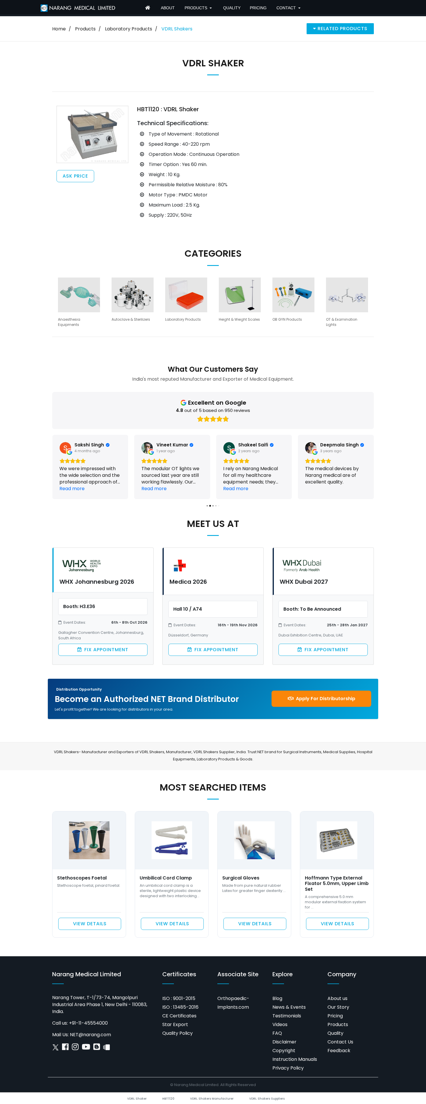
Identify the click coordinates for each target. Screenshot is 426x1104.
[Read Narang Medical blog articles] (96, 1048)
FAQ (277, 1033)
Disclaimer (284, 1042)
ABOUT (168, 8)
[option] (79, 302)
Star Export (175, 1024)
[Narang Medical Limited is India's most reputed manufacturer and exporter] (78, 7)
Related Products (341, 28)
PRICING (258, 8)
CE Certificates (179, 1015)
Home (59, 28)
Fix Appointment (105, 649)
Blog (277, 998)
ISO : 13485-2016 (180, 1007)
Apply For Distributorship (325, 698)
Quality (335, 1033)
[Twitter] (55, 1048)
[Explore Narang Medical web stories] (106, 1048)
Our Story (338, 1007)
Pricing (335, 1015)
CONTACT (286, 8)
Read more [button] (72, 488)
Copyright (283, 1050)
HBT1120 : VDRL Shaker (168, 109)
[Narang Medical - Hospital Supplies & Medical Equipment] (148, 8)
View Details (90, 923)
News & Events (289, 1007)
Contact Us (340, 1042)
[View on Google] (65, 448)
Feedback (338, 1050)
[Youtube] (86, 1048)
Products (85, 28)
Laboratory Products (128, 28)
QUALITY (232, 8)
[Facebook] (65, 1048)
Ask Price (75, 176)
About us (337, 998)
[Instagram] (75, 1048)
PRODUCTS (196, 8)
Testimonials (286, 1015)
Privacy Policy (288, 1068)
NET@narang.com (90, 1034)
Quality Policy (177, 1033)
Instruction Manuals (294, 1059)
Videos (279, 1024)
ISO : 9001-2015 (178, 998)
